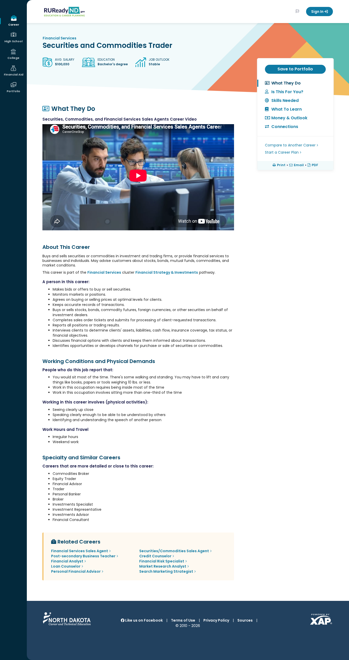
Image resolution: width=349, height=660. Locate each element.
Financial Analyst (67, 561)
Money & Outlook (289, 118)
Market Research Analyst (162, 566)
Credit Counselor (155, 556)
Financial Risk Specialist (161, 561)
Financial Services (59, 38)
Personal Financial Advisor (76, 571)
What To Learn (286, 109)
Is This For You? (287, 92)
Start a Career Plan (282, 152)
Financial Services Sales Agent (79, 550)
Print (281, 165)
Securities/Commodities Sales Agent (174, 550)
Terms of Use (183, 620)
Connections (284, 127)
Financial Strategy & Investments (166, 272)
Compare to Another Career (290, 145)
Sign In (317, 11)
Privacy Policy (216, 620)
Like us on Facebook (143, 620)
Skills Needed (285, 100)
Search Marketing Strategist (166, 571)
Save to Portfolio (295, 69)
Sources (245, 620)
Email (299, 165)
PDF (315, 165)
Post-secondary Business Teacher (83, 556)
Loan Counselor (65, 566)
